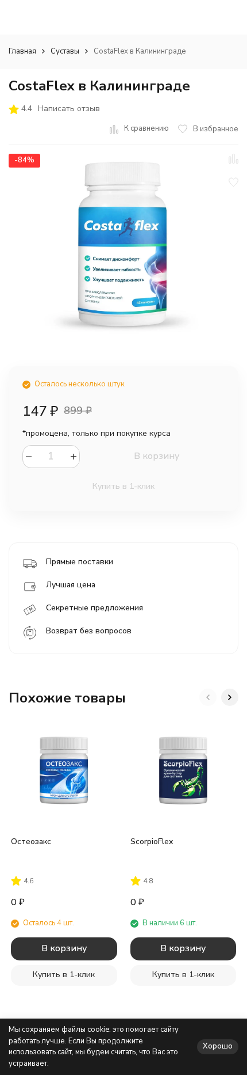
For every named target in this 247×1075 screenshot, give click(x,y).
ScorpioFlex (151, 841)
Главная (22, 51)
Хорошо (218, 1046)
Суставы (65, 51)
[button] (208, 697)
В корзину (156, 456)
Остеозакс (31, 841)
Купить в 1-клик (123, 486)
